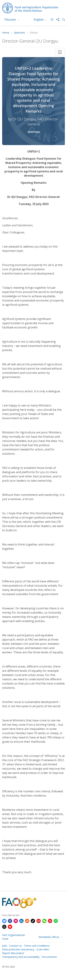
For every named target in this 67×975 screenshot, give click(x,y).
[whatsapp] (56, 921)
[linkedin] (21, 921)
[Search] (62, 19)
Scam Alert (42, 949)
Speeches (19, 32)
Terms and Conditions (36, 945)
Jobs (4, 945)
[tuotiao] (38, 921)
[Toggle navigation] (60, 52)
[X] (4, 927)
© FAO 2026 (8, 966)
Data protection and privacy (18, 949)
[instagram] (16, 921)
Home (5, 32)
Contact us (15, 945)
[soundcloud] (27, 921)
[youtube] (10, 927)
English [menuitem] (39, 19)
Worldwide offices (49, 937)
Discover (10, 19)
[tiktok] (33, 921)
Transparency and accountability (20, 957)
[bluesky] (4, 921)
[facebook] (10, 921)
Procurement (49, 957)
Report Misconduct (13, 953)
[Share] (56, 19)
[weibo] (50, 921)
